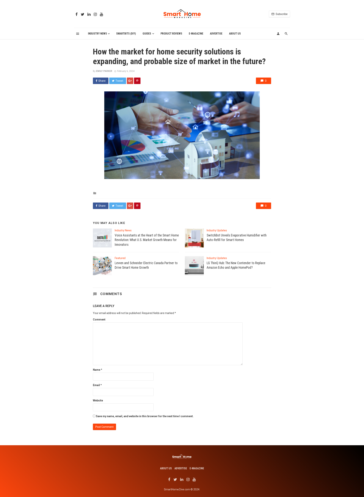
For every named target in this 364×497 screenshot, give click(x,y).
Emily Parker (104, 71)
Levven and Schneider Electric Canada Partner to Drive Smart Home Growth (146, 265)
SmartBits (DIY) (126, 33)
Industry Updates (217, 230)
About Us (235, 33)
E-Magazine (196, 33)
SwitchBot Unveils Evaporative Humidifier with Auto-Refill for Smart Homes (237, 237)
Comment (99, 319)
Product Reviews (171, 33)
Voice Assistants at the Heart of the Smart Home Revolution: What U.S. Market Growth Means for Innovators (147, 240)
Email (97, 385)
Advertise (216, 33)
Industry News (97, 33)
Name (97, 369)
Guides (147, 33)
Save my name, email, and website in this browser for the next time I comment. (145, 416)
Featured (120, 258)
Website (98, 400)
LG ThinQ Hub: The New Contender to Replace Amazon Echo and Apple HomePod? (236, 265)
